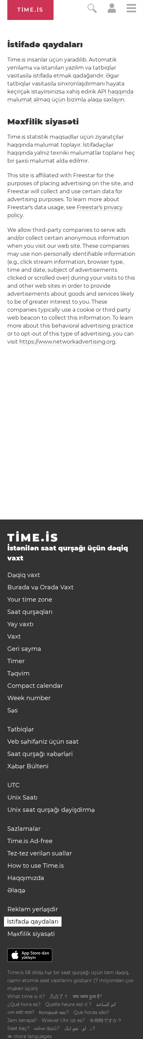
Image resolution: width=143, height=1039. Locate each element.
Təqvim (18, 673)
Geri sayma (24, 649)
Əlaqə (16, 890)
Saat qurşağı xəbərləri (40, 754)
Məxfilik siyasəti (31, 934)
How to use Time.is (35, 865)
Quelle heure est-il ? (68, 1004)
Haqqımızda (25, 878)
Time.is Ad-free (30, 841)
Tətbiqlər (20, 729)
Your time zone (29, 599)
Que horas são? (91, 1012)
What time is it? (26, 996)
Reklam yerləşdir (32, 909)
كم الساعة (106, 1004)
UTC (13, 785)
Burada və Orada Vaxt (40, 587)
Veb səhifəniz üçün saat (42, 741)
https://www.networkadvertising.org (67, 342)
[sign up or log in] (112, 11)
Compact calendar (35, 685)
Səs (12, 710)
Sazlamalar (24, 828)
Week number (29, 698)
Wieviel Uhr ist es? (63, 1020)
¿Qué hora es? (24, 1004)
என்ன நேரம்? (47, 1028)
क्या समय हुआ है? (87, 996)
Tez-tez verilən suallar (39, 853)
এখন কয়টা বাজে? (20, 1012)
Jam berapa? (22, 1020)
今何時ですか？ (105, 1020)
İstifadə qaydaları (33, 921)
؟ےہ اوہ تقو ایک (79, 1028)
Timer (16, 661)
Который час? (54, 1012)
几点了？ (59, 996)
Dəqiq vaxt (23, 575)
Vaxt (14, 636)
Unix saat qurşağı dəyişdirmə (51, 810)
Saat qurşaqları (30, 612)
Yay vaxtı (20, 624)
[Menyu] (131, 9)
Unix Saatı (22, 797)
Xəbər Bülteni (28, 766)
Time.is (30, 10)
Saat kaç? (18, 1028)
